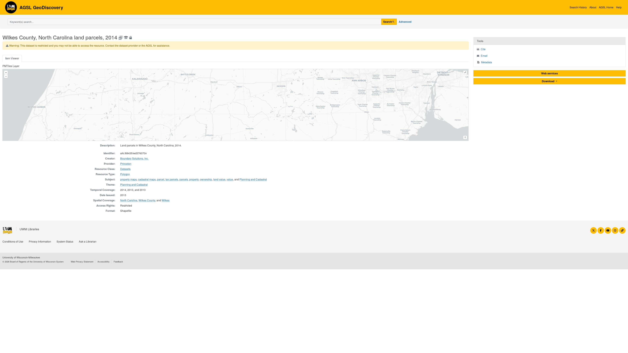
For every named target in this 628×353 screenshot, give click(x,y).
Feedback (118, 261)
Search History (578, 7)
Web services (549, 73)
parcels (183, 179)
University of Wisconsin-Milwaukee (21, 257)
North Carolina (128, 200)
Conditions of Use (12, 241)
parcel (160, 179)
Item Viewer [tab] (12, 58)
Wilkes (165, 200)
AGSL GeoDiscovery (11, 8)
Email (484, 56)
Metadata (486, 62)
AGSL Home (606, 7)
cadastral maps (147, 179)
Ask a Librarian (87, 241)
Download (548, 81)
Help (619, 7)
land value (219, 179)
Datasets (125, 169)
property (194, 179)
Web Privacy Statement (82, 261)
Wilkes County (147, 200)
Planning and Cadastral (253, 179)
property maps (128, 179)
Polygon (125, 174)
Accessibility (103, 261)
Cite (483, 49)
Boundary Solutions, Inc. (134, 158)
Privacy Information (40, 241)
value (230, 179)
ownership (206, 179)
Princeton (125, 164)
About (592, 7)
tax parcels (172, 179)
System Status (65, 241)
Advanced (405, 22)
